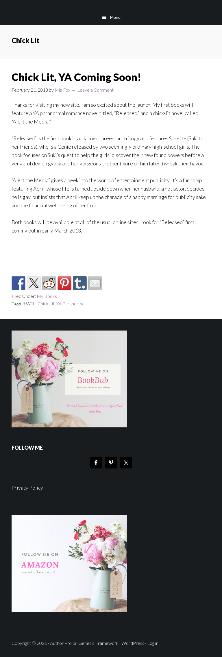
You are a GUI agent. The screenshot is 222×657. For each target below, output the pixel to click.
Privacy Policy (27, 487)
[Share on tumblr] (80, 283)
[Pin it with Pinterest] (64, 283)
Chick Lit (46, 303)
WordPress (132, 643)
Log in (152, 643)
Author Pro (61, 643)
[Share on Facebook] (18, 283)
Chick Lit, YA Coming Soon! (76, 77)
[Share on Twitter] (34, 283)
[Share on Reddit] (49, 283)
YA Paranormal (70, 303)
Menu (115, 17)
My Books (47, 296)
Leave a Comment (95, 90)
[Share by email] (95, 283)
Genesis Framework (98, 643)
